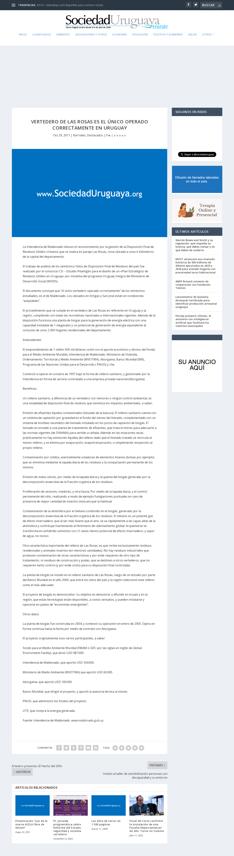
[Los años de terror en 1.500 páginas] (108, 805)
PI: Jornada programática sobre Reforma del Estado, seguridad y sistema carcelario (67, 827)
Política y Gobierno (168, 34)
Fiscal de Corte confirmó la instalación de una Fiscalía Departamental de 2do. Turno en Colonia (146, 826)
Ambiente (63, 34)
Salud (192, 34)
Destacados (95, 135)
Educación (140, 34)
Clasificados (41, 34)
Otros (207, 34)
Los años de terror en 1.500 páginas (106, 822)
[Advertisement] (117, 73)
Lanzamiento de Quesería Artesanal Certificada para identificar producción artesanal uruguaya (196, 302)
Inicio (23, 34)
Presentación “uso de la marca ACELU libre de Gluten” (31, 824)
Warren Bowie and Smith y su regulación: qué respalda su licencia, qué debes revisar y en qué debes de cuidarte (195, 245)
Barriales (79, 135)
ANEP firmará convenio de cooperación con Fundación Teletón (193, 285)
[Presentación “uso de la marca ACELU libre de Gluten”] (32, 805)
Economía (119, 34)
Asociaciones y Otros (91, 34)
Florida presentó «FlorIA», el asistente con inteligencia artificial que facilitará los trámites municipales (193, 321)
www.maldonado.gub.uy (87, 720)
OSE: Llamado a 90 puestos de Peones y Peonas (66, 5)
